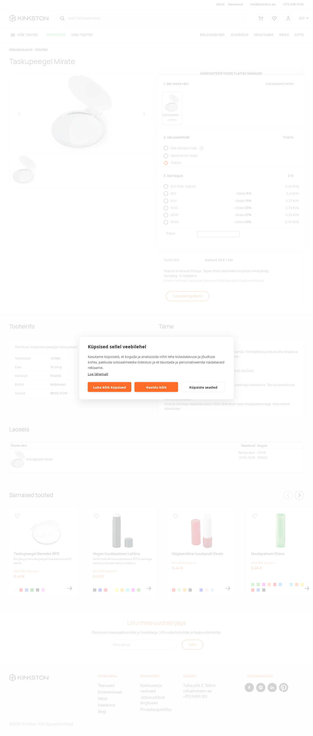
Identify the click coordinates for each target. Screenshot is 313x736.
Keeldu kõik (156, 387)
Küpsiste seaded (203, 387)
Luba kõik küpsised (109, 387)
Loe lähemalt (98, 374)
